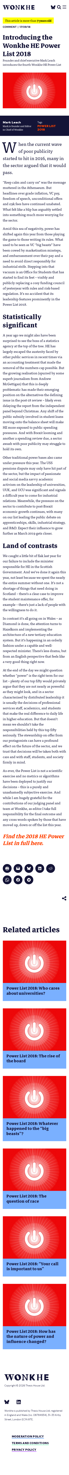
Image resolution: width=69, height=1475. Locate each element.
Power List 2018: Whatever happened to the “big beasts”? (32, 1128)
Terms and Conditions (30, 1443)
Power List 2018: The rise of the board (33, 1058)
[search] (59, 7)
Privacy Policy (24, 1449)
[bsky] (9, 1402)
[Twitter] (53, 6)
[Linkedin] (17, 1402)
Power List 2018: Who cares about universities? (33, 991)
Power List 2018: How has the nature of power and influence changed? (31, 1336)
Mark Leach (12, 122)
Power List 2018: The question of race (26, 1198)
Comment (10, 27)
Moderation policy (28, 1436)
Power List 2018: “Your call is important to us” (32, 1266)
